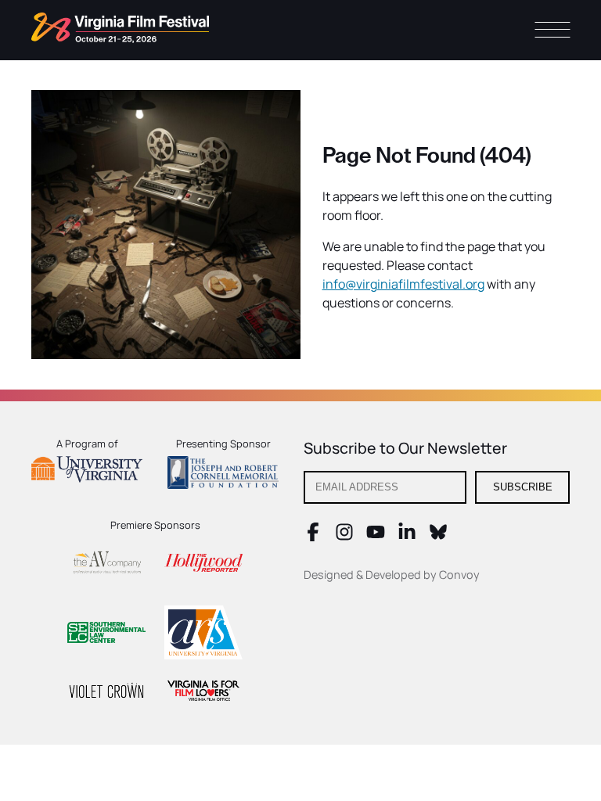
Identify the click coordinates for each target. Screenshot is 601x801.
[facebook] (313, 536)
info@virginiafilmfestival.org (403, 284)
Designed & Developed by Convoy (392, 574)
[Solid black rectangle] (106, 693)
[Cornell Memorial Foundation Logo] (223, 475)
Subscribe (522, 487)
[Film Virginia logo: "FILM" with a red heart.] (203, 693)
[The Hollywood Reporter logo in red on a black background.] (203, 565)
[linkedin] (407, 536)
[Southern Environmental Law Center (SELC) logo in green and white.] (106, 635)
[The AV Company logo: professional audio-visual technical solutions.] (106, 565)
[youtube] (375, 536)
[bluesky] (438, 536)
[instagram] (344, 536)
